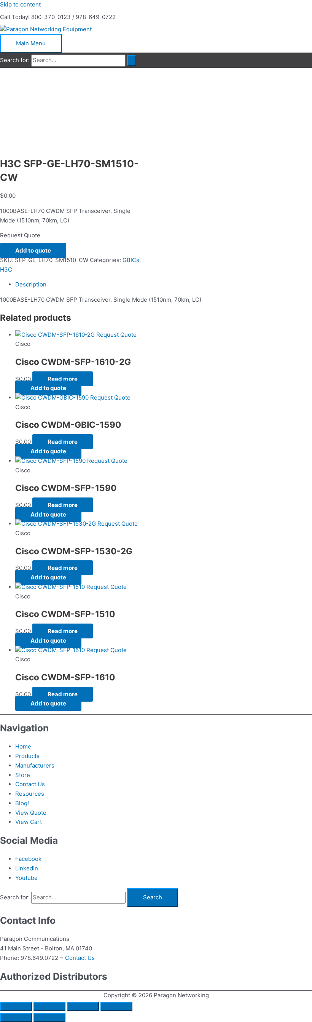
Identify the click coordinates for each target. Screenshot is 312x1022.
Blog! (22, 803)
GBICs (131, 260)
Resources (29, 793)
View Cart (28, 821)
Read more (63, 378)
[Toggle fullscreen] (49, 1006)
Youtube (26, 877)
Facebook (28, 858)
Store (22, 775)
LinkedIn (26, 868)
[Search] (131, 60)
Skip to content (20, 4)
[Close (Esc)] (116, 1006)
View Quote (30, 812)
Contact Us (30, 784)
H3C (6, 269)
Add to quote (33, 250)
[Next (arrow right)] (49, 1017)
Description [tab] (30, 284)
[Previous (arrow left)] (16, 1017)
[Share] (83, 1006)
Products (27, 756)
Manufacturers (34, 765)
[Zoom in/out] (16, 1006)
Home (23, 746)
